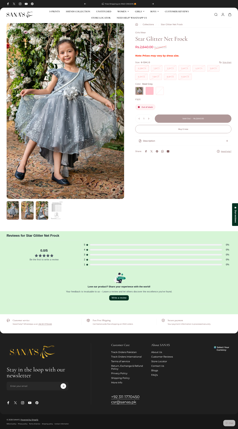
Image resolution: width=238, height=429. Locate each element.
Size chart (227, 62)
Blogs (154, 370)
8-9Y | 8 (170, 77)
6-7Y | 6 (141, 77)
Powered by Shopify (29, 420)
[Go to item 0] (13, 210)
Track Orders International (126, 356)
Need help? (226, 151)
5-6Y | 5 (213, 68)
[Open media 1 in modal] (65, 111)
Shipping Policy (120, 378)
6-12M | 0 (142, 68)
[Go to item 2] (27, 210)
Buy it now (183, 129)
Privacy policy (22, 424)
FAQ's (154, 375)
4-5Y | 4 (198, 68)
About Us (156, 352)
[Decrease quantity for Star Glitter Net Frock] (138, 119)
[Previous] (85, 4)
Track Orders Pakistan (124, 352)
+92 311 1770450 (45, 324)
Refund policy (11, 424)
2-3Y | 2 (170, 68)
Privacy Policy (119, 373)
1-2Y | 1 (156, 68)
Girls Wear (140, 32)
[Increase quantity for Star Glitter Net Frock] (149, 119)
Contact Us (157, 366)
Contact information (62, 424)
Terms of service (120, 361)
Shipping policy (47, 424)
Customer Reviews (162, 356)
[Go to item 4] (56, 210)
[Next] (153, 4)
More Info (116, 382)
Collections (148, 24)
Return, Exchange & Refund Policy (127, 367)
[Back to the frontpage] (136, 24)
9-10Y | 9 (185, 77)
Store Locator (159, 361)
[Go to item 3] (42, 210)
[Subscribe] (63, 386)
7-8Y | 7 (155, 77)
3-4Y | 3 (184, 68)
